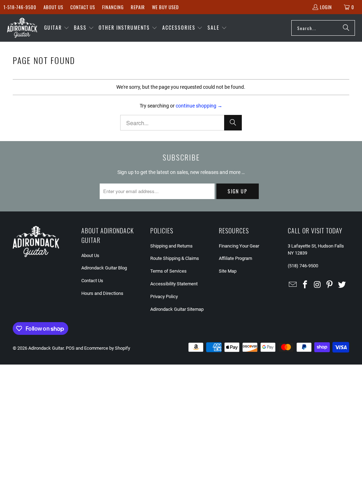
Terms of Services (168, 271)
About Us (53, 7)
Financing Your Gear (239, 246)
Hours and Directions (102, 293)
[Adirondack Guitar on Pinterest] (330, 285)
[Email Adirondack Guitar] (293, 285)
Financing (113, 7)
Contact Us (82, 7)
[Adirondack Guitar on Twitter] (342, 285)
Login (326, 7)
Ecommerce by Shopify (107, 348)
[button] (56, 27)
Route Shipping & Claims (174, 258)
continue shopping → (199, 106)
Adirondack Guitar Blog (104, 267)
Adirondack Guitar (46, 348)
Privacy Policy (164, 296)
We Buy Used (165, 7)
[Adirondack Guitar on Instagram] (317, 285)
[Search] (346, 28)
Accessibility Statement (174, 283)
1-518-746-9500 (20, 7)
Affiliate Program (235, 258)
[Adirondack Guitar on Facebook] (305, 285)
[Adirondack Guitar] (22, 28)
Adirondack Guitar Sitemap (177, 309)
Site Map (228, 271)
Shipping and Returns (171, 246)
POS (70, 348)
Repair (138, 7)
